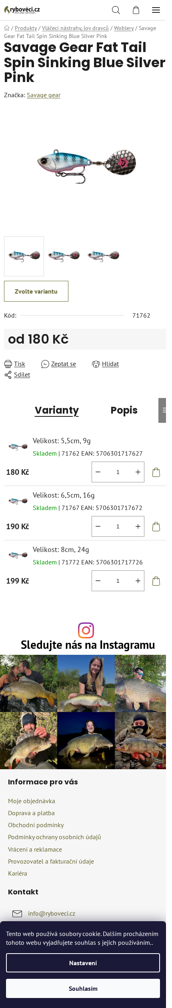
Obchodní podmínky (36, 825)
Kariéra (17, 873)
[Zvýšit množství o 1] (138, 472)
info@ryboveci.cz (51, 913)
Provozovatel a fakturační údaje (51, 861)
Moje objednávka (31, 801)
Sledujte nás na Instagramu (88, 645)
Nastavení (83, 963)
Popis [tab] (124, 410)
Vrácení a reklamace (35, 849)
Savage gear (43, 95)
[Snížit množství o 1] (98, 472)
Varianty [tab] (57, 410)
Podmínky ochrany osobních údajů (54, 837)
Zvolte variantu (36, 291)
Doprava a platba (31, 813)
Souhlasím (83, 988)
